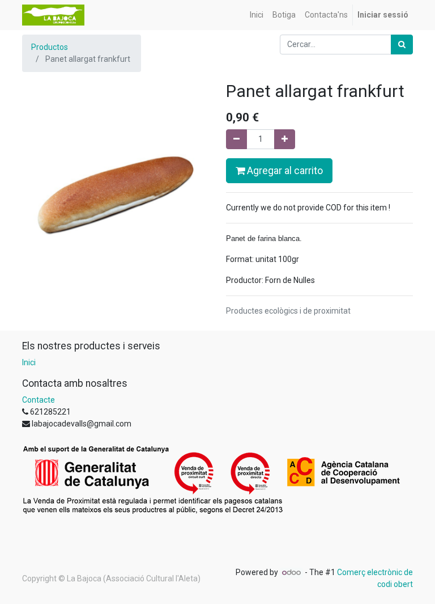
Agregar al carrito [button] (284, 170)
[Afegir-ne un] (284, 139)
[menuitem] (256, 15)
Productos (49, 47)
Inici (29, 362)
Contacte (38, 399)
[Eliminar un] (236, 139)
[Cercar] (402, 44)
